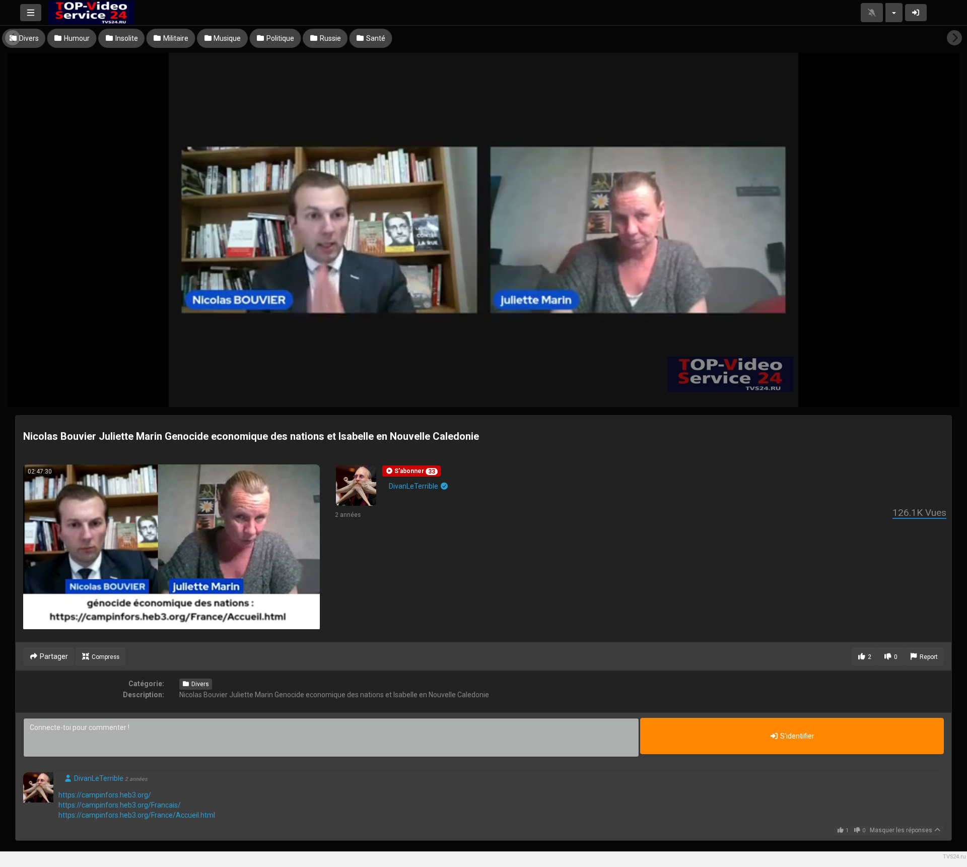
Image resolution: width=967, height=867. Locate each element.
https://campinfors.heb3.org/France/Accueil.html (136, 815)
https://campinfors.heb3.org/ (104, 795)
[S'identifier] (916, 12)
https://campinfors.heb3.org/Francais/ (119, 805)
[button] (411, 471)
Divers (199, 684)
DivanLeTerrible (414, 486)
